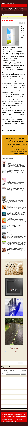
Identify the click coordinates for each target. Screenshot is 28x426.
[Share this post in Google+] (25, 23)
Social (10, 17)
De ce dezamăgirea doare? (7, 258)
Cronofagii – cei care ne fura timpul (16, 212)
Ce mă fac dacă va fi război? (14, 225)
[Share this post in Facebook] (20, 23)
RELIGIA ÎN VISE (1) (22, 258)
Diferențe (9, 218)
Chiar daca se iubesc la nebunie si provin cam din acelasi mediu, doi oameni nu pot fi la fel (16, 188)
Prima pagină (7, 17)
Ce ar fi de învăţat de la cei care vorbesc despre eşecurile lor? (15, 249)
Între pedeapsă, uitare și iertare (15, 241)
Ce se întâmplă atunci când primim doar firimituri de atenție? (16, 179)
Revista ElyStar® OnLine (12, 8)
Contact (20, 419)
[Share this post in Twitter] (22, 23)
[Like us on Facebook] (25, 6)
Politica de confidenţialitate (13, 419)
